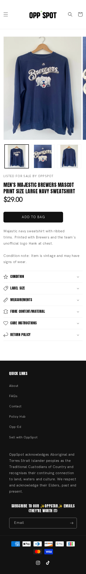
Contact (15, 406)
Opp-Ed (15, 427)
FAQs (13, 396)
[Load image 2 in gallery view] (43, 156)
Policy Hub (17, 417)
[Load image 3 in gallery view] (69, 156)
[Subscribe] (72, 523)
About (13, 386)
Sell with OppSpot (23, 437)
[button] (6, 14)
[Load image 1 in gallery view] (17, 156)
